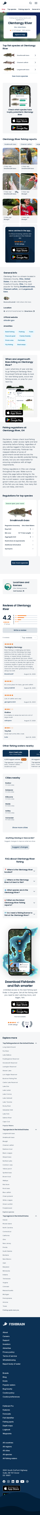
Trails (31, 332)
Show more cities (20, 827)
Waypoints (7, 1433)
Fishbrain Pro (8, 1406)
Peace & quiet (10, 336)
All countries (8, 1443)
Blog (5, 1377)
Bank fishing (9, 332)
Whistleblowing (9, 1360)
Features (6, 1410)
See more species (20, 76)
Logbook (6, 1429)
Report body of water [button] (12, 1364)
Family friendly (25, 336)
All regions (7, 1446)
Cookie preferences (11, 1397)
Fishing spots (8, 1422)
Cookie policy (8, 1393)
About (5, 1332)
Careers (6, 1336)
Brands (6, 1373)
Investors (6, 1344)
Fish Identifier (8, 1418)
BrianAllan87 (9, 674)
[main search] (30, 3)
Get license (17, 591)
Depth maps (8, 1426)
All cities (6, 1450)
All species (7, 1454)
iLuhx (6, 737)
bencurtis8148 (9, 688)
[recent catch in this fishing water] (11, 160)
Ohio (15, 27)
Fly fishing (9, 344)
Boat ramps (21, 344)
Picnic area (9, 340)
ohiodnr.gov (9, 320)
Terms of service (10, 1356)
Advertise (7, 1348)
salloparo (8, 721)
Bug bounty (7, 1389)
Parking (22, 332)
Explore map (20, 35)
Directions (28, 311)
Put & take (21, 340)
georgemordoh (10, 702)
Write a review (20, 630)
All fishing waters (10, 1458)
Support (6, 1340)
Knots (5, 1381)
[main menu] (36, 3)
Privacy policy (8, 1352)
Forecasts (7, 1414)
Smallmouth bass (10, 144)
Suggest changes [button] (20, 847)
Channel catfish (26, 144)
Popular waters (9, 1385)
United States (22, 27)
